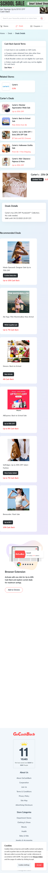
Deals (21, 26)
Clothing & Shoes (24, 822)
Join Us (24, 787)
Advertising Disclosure (24, 805)
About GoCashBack (24, 778)
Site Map (24, 800)
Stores (5, 26)
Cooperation (24, 783)
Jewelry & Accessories (24, 840)
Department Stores (24, 818)
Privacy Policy (24, 796)
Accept (39, 865)
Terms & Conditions (24, 792)
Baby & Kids (24, 836)
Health (24, 831)
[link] (2, 33)
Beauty (24, 827)
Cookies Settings (23, 865)
